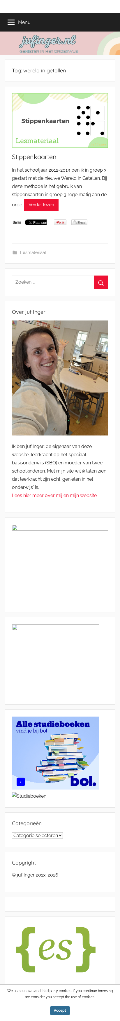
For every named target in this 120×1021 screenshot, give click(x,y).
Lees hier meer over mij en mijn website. (55, 495)
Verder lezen (41, 204)
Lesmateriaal (33, 252)
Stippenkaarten (34, 157)
